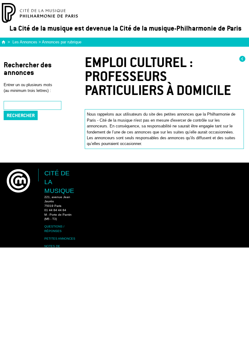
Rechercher (21, 115)
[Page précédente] (242, 59)
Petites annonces (59, 238)
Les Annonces (24, 42)
